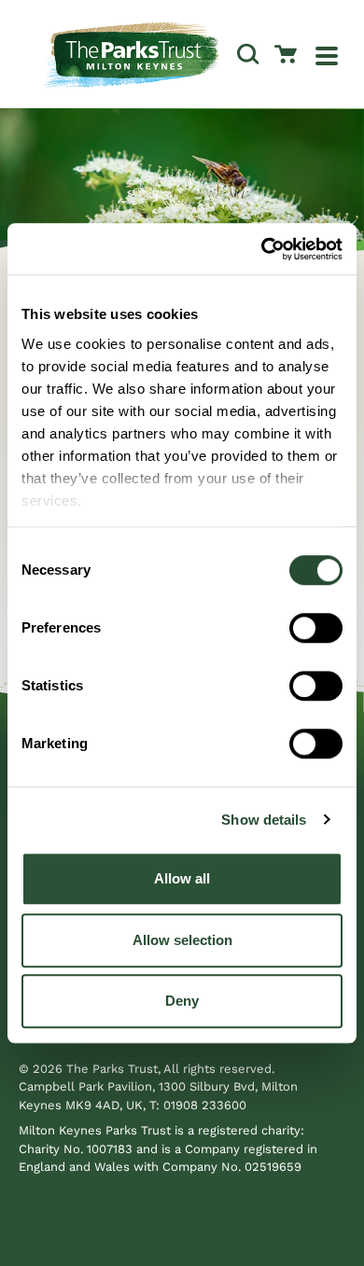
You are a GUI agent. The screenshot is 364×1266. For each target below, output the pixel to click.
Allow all (182, 878)
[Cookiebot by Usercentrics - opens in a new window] (262, 249)
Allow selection (182, 940)
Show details (263, 820)
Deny (182, 1001)
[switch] (316, 628)
